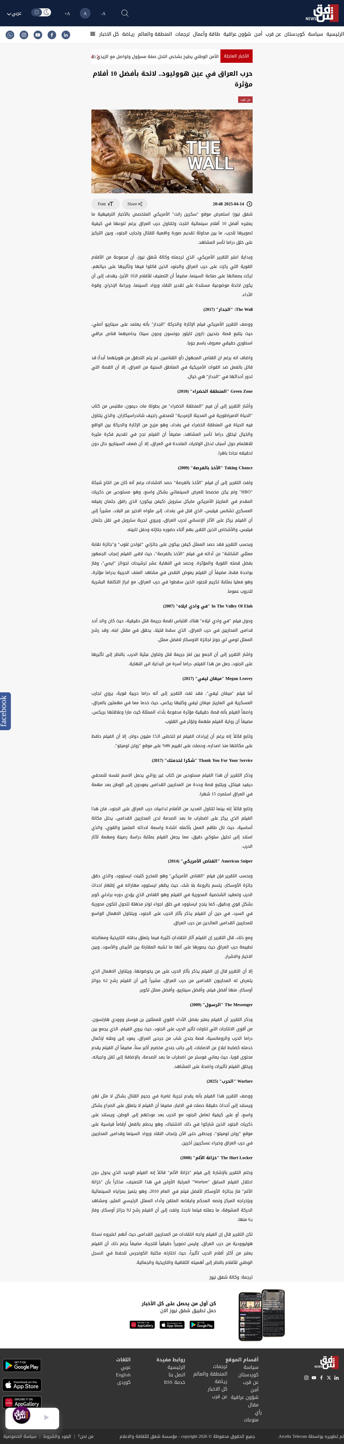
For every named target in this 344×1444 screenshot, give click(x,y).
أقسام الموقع (242, 1359)
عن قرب (273, 34)
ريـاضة (128, 34)
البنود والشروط (57, 1436)
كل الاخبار (109, 34)
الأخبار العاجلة (236, 56)
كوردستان (294, 34)
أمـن (258, 34)
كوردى (124, 1382)
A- (103, 13)
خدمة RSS (174, 1382)
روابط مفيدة (170, 1359)
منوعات (251, 1419)
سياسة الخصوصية (20, 1436)
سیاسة (315, 34)
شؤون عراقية (237, 34)
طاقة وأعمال (206, 34)
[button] (92, 56)
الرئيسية (335, 34)
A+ (67, 13)
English (123, 1374)
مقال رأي (255, 1408)
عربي (126, 1367)
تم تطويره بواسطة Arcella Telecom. (311, 1436)
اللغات (123, 1359)
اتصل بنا (177, 1374)
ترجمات (182, 34)
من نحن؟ (86, 1436)
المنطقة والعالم (155, 34)
